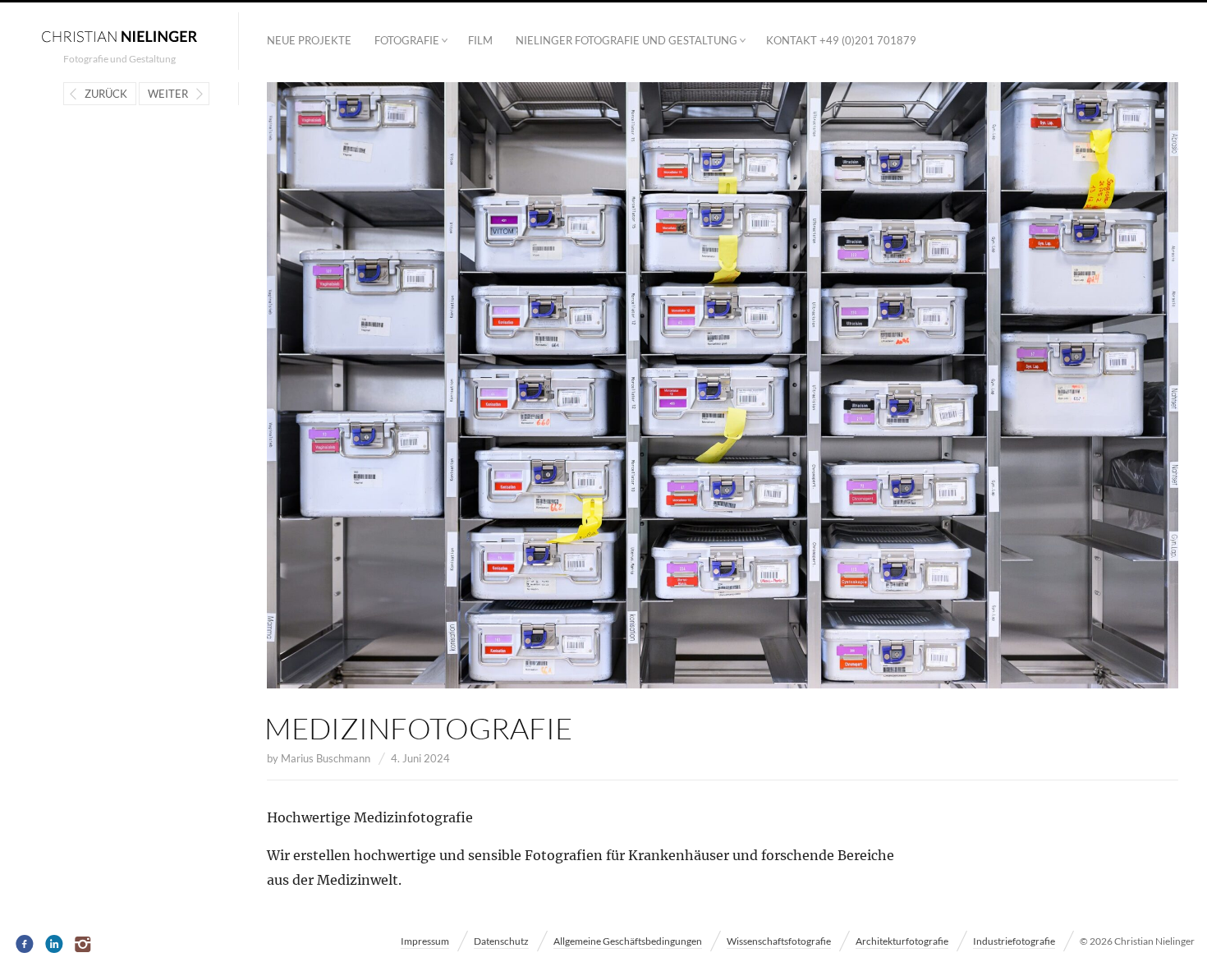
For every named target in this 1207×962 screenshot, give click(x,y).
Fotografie (406, 40)
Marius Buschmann (325, 758)
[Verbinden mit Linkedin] (54, 945)
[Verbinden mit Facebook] (25, 945)
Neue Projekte (309, 40)
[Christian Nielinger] (119, 35)
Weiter (168, 93)
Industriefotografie (1014, 941)
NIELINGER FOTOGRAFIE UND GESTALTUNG (626, 40)
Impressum (425, 941)
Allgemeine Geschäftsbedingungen (627, 941)
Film (480, 40)
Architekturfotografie (902, 941)
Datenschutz (501, 941)
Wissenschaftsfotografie (779, 941)
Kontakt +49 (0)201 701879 (841, 40)
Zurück (106, 93)
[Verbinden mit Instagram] (84, 945)
